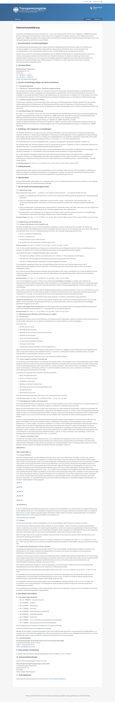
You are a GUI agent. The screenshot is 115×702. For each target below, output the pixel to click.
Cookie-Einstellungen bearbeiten (25, 518)
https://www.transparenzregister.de (55, 679)
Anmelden (88, 19)
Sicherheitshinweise (85, 695)
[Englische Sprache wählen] (90, 1)
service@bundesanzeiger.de (29, 79)
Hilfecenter (18, 19)
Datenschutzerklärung (53, 695)
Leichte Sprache (96, 1)
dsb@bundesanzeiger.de (44, 628)
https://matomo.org (82, 457)
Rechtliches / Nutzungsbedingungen (69, 695)
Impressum (44, 695)
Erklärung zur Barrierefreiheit (32, 695)
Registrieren (97, 19)
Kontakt (86, 1)
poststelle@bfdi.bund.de (28, 647)
